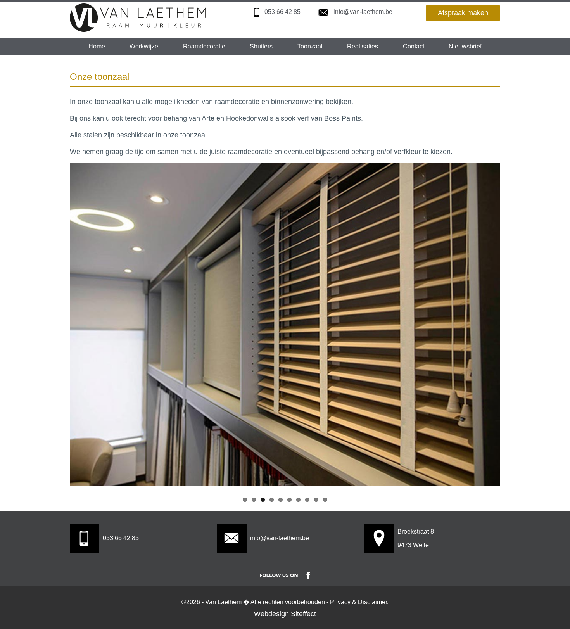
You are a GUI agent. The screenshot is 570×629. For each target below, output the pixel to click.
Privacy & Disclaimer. (359, 602)
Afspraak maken (463, 13)
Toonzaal (310, 46)
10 (325, 500)
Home (96, 46)
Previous (81, 308)
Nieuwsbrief (465, 46)
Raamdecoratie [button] (204, 46)
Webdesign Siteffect (285, 614)
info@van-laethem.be (362, 12)
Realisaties (362, 46)
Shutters (261, 46)
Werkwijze (144, 46)
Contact (413, 46)
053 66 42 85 (282, 12)
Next (488, 308)
